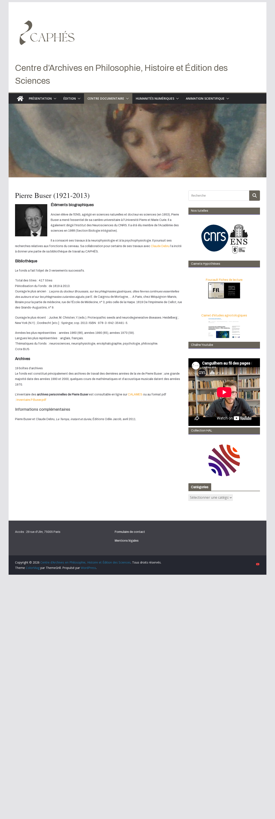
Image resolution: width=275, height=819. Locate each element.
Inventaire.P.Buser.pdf (31, 399)
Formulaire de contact (130, 531)
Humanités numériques (155, 98)
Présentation (40, 98)
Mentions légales (127, 540)
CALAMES (135, 394)
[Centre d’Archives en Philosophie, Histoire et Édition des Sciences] (20, 98)
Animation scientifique (205, 98)
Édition (69, 98)
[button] (54, 99)
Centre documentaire (105, 98)
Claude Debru (160, 246)
